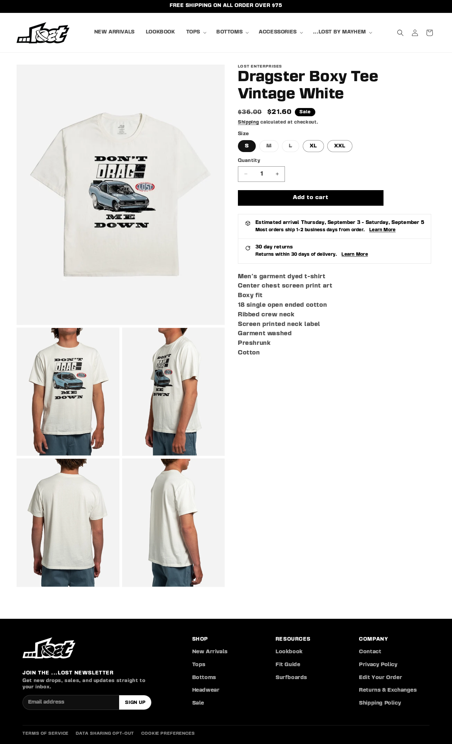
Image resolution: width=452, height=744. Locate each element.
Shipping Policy (380, 703)
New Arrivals (210, 652)
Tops (198, 665)
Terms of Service (45, 733)
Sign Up (135, 703)
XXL (339, 146)
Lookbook (289, 652)
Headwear (206, 690)
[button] (195, 32)
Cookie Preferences (168, 733)
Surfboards (291, 677)
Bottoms (204, 677)
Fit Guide (288, 665)
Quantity (249, 161)
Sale (198, 703)
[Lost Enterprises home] (49, 648)
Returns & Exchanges (388, 690)
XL (313, 146)
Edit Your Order (380, 677)
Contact (370, 652)
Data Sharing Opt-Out (105, 733)
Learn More (382, 230)
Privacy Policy (378, 665)
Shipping (248, 122)
